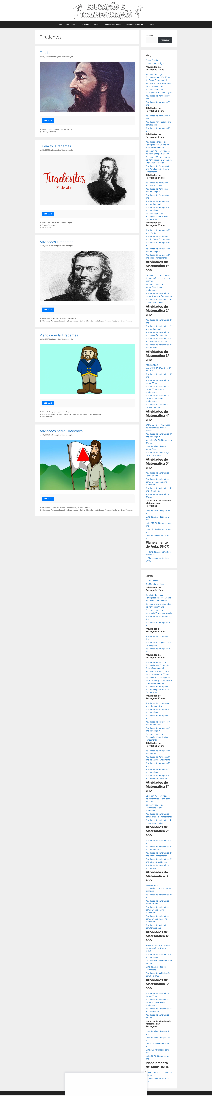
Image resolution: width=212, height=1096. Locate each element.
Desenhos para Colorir (76, 321)
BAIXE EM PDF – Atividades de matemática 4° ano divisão (158, 428)
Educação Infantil (92, 321)
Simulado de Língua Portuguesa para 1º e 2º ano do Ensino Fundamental (158, 77)
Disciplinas (70, 24)
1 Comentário (47, 227)
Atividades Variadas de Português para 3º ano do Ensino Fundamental (157, 145)
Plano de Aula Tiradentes (59, 335)
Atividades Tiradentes (56, 242)
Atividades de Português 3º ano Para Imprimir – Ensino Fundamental (158, 169)
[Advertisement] (106, 1084)
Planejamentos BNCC (113, 24)
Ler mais (48, 120)
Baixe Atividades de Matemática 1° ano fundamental (154, 287)
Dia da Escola (152, 60)
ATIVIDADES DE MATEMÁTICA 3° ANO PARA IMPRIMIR (158, 368)
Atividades (46, 321)
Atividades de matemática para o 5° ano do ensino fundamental (157, 482)
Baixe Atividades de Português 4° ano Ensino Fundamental (157, 216)
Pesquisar (165, 40)
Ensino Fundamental (106, 321)
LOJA (152, 24)
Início (60, 24)
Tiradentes (48, 53)
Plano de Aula (47, 412)
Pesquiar (149, 36)
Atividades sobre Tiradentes (61, 431)
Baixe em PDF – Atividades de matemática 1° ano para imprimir (158, 278)
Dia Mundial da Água (155, 63)
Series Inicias (120, 321)
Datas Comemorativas (135, 24)
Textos (44, 132)
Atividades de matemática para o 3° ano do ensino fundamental (157, 398)
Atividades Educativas (89, 24)
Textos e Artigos (66, 129)
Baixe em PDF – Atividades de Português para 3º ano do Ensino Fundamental (159, 160)
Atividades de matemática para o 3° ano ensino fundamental (157, 389)
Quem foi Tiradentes (55, 146)
